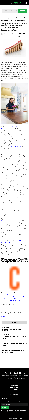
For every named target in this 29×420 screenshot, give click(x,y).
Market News (5, 327)
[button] (2, 2)
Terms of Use (13, 387)
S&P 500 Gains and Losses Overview (11, 330)
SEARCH (22, 10)
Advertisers (14, 383)
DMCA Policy (14, 389)
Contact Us (14, 394)
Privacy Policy (14, 385)
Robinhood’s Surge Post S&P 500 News (14, 337)
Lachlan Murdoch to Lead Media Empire (14, 344)
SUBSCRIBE (5, 407)
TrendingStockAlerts (9, 33)
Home (2, 18)
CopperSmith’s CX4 (16, 147)
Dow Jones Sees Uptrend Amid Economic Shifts (13, 351)
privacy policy (15, 411)
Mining (7, 18)
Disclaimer (4, 317)
